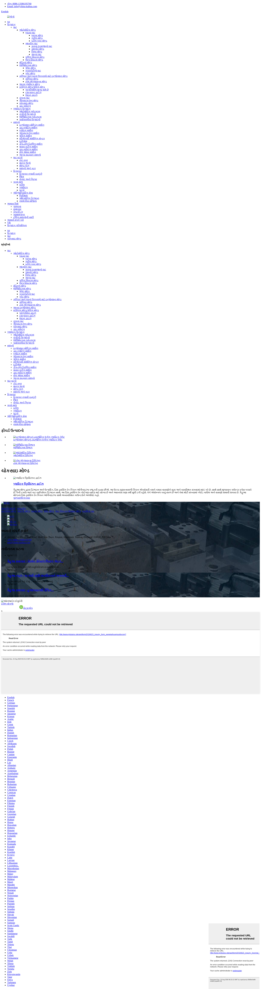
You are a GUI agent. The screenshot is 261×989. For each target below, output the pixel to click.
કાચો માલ (18, 182)
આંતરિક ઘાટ (31, 43)
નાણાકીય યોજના (28, 201)
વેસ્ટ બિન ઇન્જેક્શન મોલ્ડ (68, 511)
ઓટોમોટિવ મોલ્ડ (27, 30)
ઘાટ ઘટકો (18, 157)
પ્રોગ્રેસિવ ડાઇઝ (27, 313)
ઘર (8, 22)
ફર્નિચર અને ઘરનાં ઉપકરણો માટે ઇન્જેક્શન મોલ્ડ (43, 76)
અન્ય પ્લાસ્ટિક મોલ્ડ (29, 84)
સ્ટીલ (22, 184)
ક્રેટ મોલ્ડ (30, 73)
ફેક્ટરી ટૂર (18, 212)
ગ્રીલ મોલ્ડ (37, 38)
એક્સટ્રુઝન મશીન (29, 133)
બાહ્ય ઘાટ (30, 32)
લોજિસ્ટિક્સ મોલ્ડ (28, 65)
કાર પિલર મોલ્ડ (8, 511)
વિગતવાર (25, 498)
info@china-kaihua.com (18, 542)
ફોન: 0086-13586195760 (19, 3)
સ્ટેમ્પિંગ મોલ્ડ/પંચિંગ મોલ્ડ (32, 87)
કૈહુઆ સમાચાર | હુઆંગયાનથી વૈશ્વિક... (30, 590)
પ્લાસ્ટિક (23, 187)
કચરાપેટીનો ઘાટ (33, 70)
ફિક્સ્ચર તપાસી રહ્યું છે (30, 174)
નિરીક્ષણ (23, 195)
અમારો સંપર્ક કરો (15, 220)
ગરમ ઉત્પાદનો (8, 508)
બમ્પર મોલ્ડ (37, 35)
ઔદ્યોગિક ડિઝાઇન (29, 198)
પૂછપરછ (17, 498)
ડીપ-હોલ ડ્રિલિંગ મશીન (30, 144)
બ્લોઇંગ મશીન (26, 130)
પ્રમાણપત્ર (19, 214)
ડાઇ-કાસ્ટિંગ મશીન (28, 149)
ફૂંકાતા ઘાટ (24, 98)
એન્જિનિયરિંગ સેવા (23, 193)
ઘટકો (21, 190)
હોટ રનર (23, 160)
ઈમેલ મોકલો (7, 603)
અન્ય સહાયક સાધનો (30, 155)
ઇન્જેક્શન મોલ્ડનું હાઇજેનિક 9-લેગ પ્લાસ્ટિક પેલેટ (37, 439)
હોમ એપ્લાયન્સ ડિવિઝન (25, 463)
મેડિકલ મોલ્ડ (25, 62)
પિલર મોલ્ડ (36, 51)
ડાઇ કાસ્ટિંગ (25, 106)
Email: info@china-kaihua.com (22, 6)
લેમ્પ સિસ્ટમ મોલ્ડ (34, 60)
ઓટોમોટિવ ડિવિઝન (23, 455)
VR (9, 222)
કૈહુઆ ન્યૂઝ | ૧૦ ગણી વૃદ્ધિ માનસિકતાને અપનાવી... (38, 575)
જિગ (21, 176)
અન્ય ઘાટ (36, 54)
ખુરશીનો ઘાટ (88, 511)
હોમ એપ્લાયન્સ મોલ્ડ (36, 81)
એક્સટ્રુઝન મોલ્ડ (28, 100)
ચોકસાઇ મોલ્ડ (26, 103)
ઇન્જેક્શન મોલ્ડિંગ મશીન (31, 125)
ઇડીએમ (23, 141)
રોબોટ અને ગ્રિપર (28, 179)
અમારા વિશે (12, 203)
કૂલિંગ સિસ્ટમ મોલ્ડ (34, 57)
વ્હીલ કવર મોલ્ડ (39, 41)
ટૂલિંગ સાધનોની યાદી (23, 217)
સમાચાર (17, 209)
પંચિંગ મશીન (25, 136)
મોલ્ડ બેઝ (24, 165)
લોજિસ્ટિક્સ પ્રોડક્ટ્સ (30, 117)
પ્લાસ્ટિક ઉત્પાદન (22, 108)
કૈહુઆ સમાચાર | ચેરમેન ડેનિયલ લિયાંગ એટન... (35, 561)
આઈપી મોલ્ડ (23, 511)
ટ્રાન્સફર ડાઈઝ (33, 92)
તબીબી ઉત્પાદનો (27, 114)
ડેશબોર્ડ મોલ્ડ (37, 49)
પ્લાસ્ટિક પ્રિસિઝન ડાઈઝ (28, 483)
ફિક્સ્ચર (17, 171)
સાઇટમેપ (21, 508)
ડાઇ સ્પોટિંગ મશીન (28, 127)
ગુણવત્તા (17, 206)
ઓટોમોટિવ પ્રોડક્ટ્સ (29, 111)
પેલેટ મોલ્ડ (30, 68)
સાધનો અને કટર (27, 168)
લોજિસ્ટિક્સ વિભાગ (22, 447)
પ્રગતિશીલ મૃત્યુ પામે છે (37, 89)
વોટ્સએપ (28, 608)
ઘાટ (15, 27)
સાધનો (16, 122)
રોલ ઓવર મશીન (27, 152)
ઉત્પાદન (11, 24)
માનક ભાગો (25, 163)
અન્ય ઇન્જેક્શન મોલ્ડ (24, 307)
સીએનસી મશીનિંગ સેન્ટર (32, 138)
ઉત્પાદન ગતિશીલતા (17, 225)
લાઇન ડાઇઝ (31, 95)
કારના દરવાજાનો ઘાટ (41, 46)
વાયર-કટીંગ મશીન (28, 146)
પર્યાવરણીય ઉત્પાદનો (29, 119)
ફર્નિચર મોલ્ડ (31, 79)
